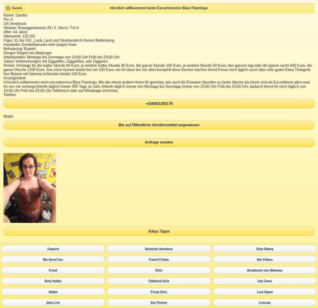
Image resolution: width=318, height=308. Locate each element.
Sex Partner (160, 302)
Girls (160, 270)
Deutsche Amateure (160, 248)
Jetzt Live (54, 302)
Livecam (266, 302)
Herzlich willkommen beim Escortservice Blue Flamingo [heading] (159, 8)
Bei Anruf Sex (54, 259)
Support (54, 248)
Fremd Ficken (160, 259)
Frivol (54, 270)
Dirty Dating (266, 248)
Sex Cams (266, 281)
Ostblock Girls (160, 281)
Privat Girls (160, 291)
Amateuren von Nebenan (266, 270)
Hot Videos (266, 259)
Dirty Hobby (54, 281)
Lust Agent (266, 291)
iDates (54, 291)
